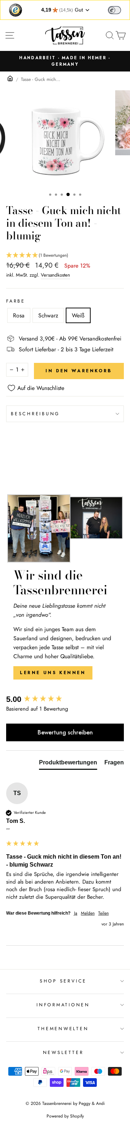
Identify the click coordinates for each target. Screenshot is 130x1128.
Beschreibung (35, 414)
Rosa (19, 315)
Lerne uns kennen (53, 672)
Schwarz (48, 315)
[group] (65, 699)
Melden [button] (88, 913)
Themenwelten (63, 1028)
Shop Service (63, 981)
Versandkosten (55, 275)
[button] (65, 255)
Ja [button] (75, 913)
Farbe (15, 301)
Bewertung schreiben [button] (65, 732)
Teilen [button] (103, 913)
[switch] (114, 10)
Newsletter (63, 1052)
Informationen (63, 1005)
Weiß (78, 315)
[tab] (68, 764)
